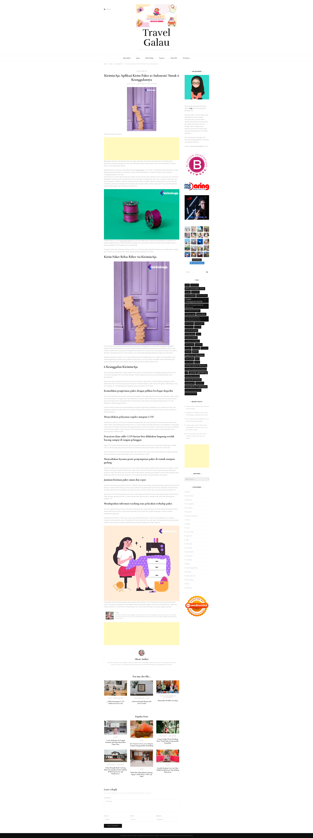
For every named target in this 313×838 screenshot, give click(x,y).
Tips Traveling (168, 697)
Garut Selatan (190, 295)
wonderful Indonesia (196, 386)
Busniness (189, 500)
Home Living (189, 532)
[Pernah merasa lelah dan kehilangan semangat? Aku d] (206, 235)
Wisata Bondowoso (193, 380)
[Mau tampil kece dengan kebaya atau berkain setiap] (206, 241)
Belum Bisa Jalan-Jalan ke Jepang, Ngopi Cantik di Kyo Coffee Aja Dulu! (142, 774)
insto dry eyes (190, 314)
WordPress (189, 835)
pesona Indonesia (194, 355)
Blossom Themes (173, 835)
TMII (186, 372)
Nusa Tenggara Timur (192, 568)
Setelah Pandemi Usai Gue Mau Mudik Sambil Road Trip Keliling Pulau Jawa (168, 770)
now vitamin (188, 348)
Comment (107, 798)
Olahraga (188, 572)
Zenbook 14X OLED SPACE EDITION (193, 390)
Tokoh (187, 584)
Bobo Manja (149, 58)
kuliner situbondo (189, 327)
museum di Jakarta (192, 341)
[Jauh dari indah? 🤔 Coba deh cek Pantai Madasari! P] (200, 229)
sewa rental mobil (189, 362)
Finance (162, 58)
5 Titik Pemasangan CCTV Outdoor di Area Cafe (115, 702)
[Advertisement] (141, 148)
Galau (110, 698)
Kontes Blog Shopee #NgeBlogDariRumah (193, 319)
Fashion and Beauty (191, 516)
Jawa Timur (120, 764)
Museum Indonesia (189, 344)
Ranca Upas (189, 358)
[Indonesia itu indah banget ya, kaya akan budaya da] (194, 254)
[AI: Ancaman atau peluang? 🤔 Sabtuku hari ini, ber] (194, 229)
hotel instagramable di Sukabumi (192, 310)
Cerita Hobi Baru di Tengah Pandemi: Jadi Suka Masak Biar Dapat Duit (115, 742)
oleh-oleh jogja (204, 348)
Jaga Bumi (189, 536)
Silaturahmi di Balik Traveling (168, 701)
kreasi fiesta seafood (199, 323)
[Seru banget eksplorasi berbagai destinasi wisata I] (187, 254)
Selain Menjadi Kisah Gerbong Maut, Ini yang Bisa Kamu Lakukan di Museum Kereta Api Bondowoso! (115, 771)
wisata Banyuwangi (192, 376)
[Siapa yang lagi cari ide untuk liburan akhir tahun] (194, 235)
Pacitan (188, 351)
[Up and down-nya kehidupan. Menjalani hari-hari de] (206, 229)
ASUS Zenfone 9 (194, 285)
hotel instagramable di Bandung (194, 306)
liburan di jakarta (191, 330)
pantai (195, 352)
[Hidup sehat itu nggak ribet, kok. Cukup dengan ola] (200, 235)
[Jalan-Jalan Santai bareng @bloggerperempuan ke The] (194, 241)
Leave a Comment (152, 83)
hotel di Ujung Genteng (202, 295)
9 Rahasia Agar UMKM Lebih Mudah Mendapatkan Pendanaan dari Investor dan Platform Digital (197, 427)
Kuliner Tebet (197, 327)
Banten (188, 492)
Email (132, 816)
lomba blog (189, 334)
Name (106, 816)
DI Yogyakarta (190, 504)
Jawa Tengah (189, 552)
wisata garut (189, 383)
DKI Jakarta (189, 508)
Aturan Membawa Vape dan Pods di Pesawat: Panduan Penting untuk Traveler (196, 436)
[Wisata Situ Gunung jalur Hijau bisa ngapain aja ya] (187, 229)
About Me (173, 58)
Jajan (138, 58)
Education (189, 512)
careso (187, 292)
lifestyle (188, 564)
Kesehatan (189, 560)
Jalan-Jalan (126, 58)
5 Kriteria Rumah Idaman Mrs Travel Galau (142, 702)
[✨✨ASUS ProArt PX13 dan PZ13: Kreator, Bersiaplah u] (200, 254)
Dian (129, 83)
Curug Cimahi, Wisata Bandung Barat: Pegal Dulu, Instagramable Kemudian (168, 741)
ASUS (187, 285)
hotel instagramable (193, 300)
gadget (188, 524)
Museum (198, 334)
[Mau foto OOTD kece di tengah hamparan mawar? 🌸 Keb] (187, 235)
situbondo (197, 362)
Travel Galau (156, 38)
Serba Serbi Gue (141, 71)
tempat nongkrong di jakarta (195, 369)
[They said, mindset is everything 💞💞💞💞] (206, 248)
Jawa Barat (172, 735)
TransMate (189, 588)
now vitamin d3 (196, 348)
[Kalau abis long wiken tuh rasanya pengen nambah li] (206, 254)
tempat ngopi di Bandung (195, 366)
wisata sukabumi (199, 383)
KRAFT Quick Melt (189, 323)
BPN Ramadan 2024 (194, 288)
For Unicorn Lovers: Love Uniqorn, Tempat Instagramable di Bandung (141, 745)
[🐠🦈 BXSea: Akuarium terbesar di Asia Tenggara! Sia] (200, 241)
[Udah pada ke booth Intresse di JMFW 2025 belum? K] (194, 248)
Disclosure (186, 58)
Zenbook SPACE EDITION (190, 393)
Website (158, 816)
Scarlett (197, 358)
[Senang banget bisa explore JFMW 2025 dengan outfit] (187, 248)
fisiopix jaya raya (195, 292)
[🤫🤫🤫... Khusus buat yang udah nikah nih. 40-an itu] (187, 241)
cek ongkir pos (125, 240)
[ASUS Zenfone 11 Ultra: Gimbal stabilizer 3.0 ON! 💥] (200, 248)
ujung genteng (198, 372)
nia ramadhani (199, 344)
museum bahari (191, 337)
